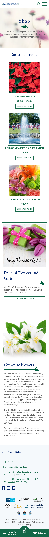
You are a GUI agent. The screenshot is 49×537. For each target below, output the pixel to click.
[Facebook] (3, 488)
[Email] (13, 488)
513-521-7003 (14, 462)
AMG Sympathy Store (24, 299)
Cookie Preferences (22, 522)
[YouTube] (8, 488)
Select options (24, 106)
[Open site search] (38, 4)
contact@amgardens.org (19, 467)
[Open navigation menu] (44, 4)
